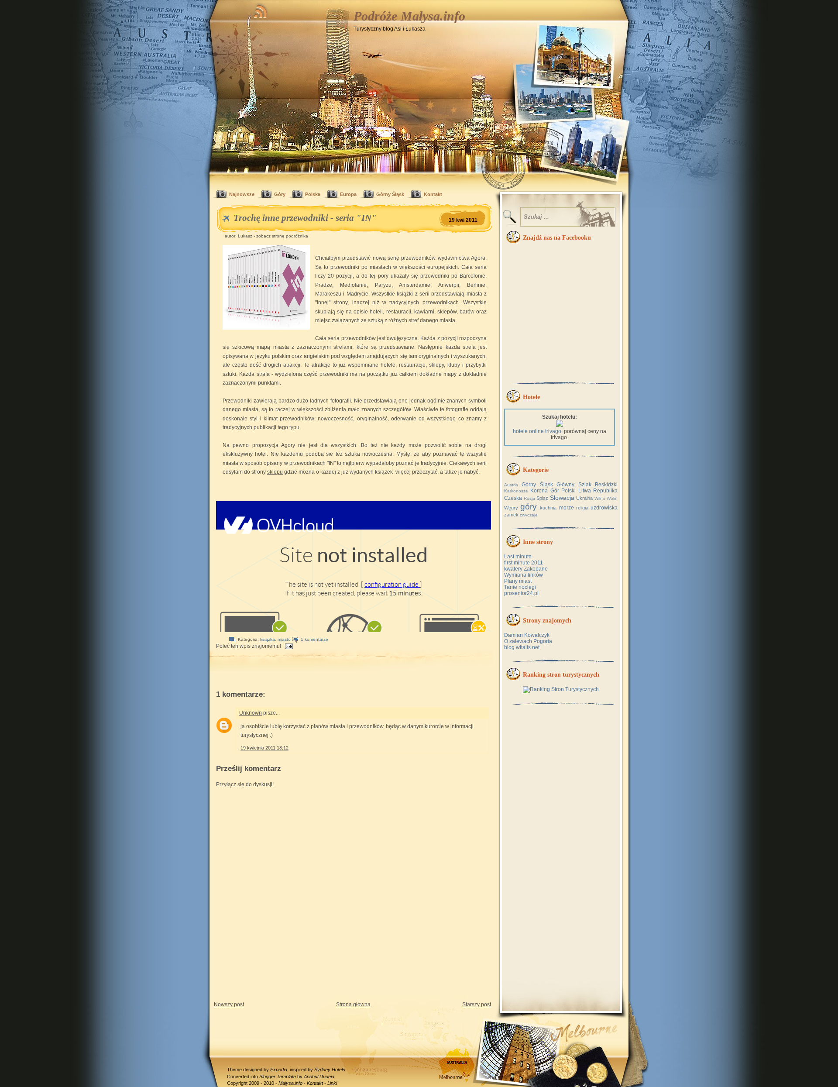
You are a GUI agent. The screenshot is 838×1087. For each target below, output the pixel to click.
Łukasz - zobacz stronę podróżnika (273, 236)
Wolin (612, 498)
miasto (284, 639)
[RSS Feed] (260, 10)
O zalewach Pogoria (528, 641)
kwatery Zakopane (526, 569)
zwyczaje (529, 515)
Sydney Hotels (329, 1069)
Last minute (518, 557)
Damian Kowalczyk (527, 635)
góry (528, 506)
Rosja (529, 498)
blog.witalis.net (521, 647)
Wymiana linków (523, 575)
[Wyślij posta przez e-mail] (287, 646)
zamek (511, 514)
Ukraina (584, 498)
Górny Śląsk (390, 194)
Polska (312, 194)
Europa (348, 194)
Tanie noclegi (520, 587)
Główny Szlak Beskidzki (587, 485)
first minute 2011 (523, 563)
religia (582, 507)
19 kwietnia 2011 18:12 (264, 747)
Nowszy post (229, 1004)
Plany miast (518, 581)
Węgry (511, 507)
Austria (511, 484)
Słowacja (562, 497)
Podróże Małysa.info (409, 16)
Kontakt (433, 194)
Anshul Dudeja (319, 1076)
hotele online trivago (537, 431)
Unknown (250, 713)
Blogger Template (277, 1076)
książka (267, 639)
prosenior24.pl (521, 593)
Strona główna (353, 1004)
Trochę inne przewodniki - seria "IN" (305, 218)
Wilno (599, 498)
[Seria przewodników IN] (266, 288)
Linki (332, 1083)
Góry (279, 194)
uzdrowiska (604, 508)
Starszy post (476, 1004)
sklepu (275, 472)
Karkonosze (516, 490)
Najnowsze (241, 194)
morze (566, 508)
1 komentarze (314, 639)
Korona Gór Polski (553, 491)
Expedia (278, 1069)
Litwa (584, 491)
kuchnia (548, 507)
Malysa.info (290, 1083)
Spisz (542, 498)
